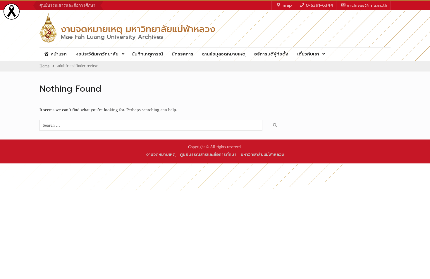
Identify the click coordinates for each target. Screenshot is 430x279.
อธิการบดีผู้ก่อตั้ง (271, 54)
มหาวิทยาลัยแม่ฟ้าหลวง (262, 154)
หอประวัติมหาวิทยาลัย (96, 54)
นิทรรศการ (182, 54)
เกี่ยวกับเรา (308, 54)
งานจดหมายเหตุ (161, 154)
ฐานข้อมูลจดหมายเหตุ (223, 54)
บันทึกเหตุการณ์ (147, 54)
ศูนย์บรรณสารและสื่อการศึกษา (67, 5)
